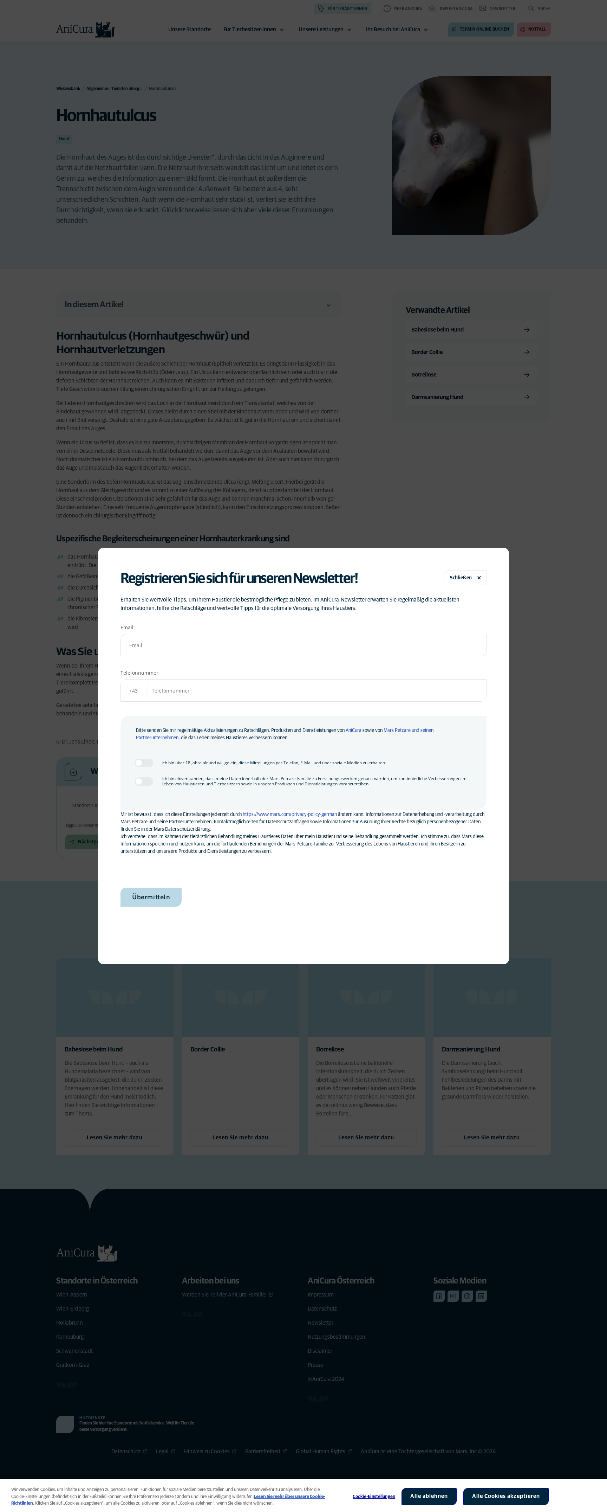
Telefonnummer (139, 672)
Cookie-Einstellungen (374, 1496)
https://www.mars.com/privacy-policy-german (290, 814)
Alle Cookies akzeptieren (506, 1496)
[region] (303, 1495)
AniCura (353, 730)
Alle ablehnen (429, 1496)
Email (126, 627)
